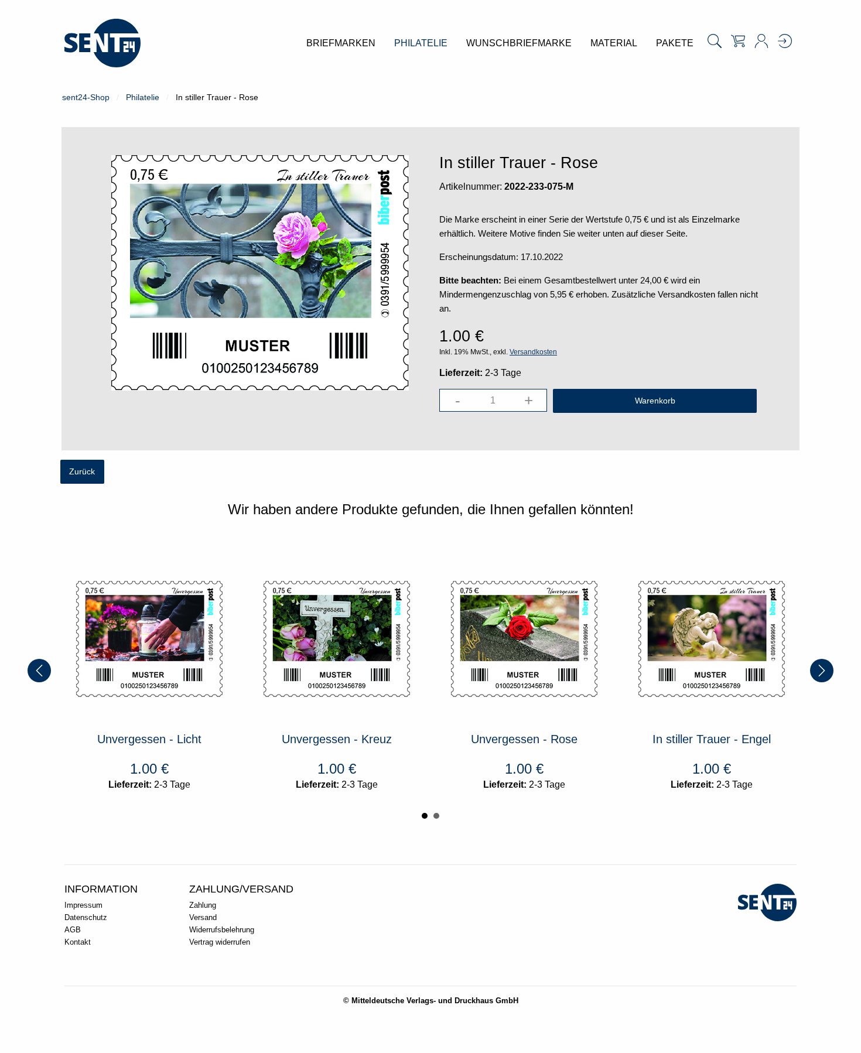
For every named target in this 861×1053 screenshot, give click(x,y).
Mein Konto (761, 41)
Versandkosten (533, 352)
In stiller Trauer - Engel (711, 739)
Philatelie (142, 97)
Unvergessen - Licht (149, 739)
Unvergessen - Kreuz (337, 739)
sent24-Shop (86, 97)
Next (821, 670)
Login (785, 41)
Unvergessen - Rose (524, 739)
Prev (39, 670)
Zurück (82, 471)
